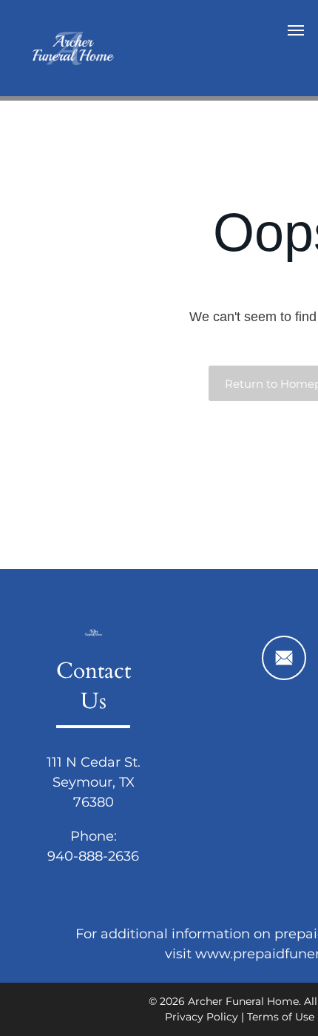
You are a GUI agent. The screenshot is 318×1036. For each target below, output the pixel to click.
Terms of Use (280, 1016)
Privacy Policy (201, 1016)
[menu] (296, 30)
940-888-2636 (93, 856)
